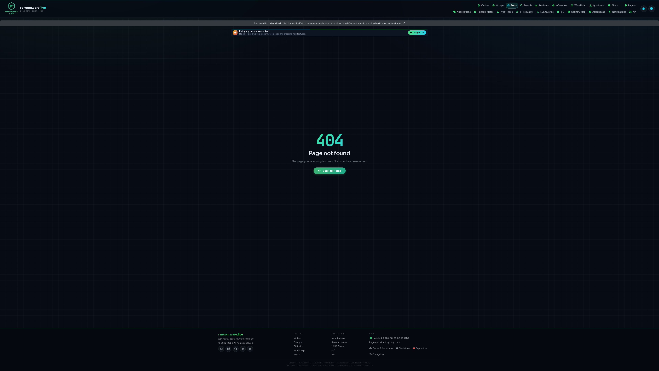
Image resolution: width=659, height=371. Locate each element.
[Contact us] (221, 349)
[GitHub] (236, 349)
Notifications (619, 11)
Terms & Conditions (382, 348)
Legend (632, 5)
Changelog (378, 354)
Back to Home (332, 170)
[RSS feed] (250, 349)
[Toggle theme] (651, 8)
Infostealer (562, 5)
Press (514, 5)
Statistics (544, 5)
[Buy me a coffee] (643, 8)
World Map (580, 5)
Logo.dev (395, 342)
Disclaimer (404, 348)
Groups (500, 5)
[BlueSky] (228, 349)
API (634, 11)
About (615, 5)
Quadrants (599, 5)
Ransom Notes (486, 11)
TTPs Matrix (526, 11)
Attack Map (598, 11)
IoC (562, 11)
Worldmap (299, 350)
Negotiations (464, 11)
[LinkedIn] (243, 349)
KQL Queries (547, 11)
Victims (485, 5)
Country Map (578, 11)
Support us (421, 348)
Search (528, 5)
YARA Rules (506, 11)
